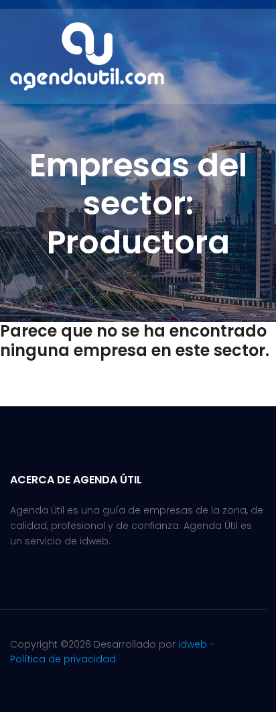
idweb (192, 644)
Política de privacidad (63, 659)
